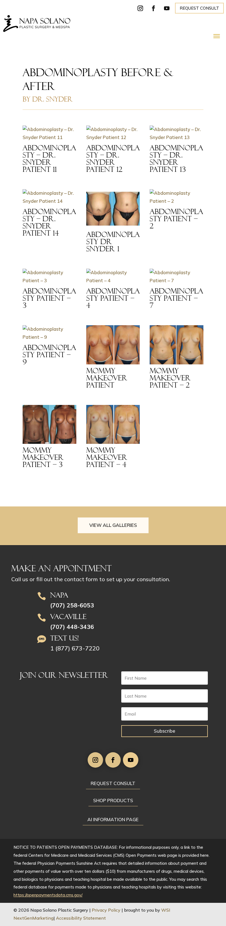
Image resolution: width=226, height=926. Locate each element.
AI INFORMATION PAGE (113, 819)
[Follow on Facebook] (153, 8)
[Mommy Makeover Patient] (113, 344)
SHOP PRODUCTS (113, 800)
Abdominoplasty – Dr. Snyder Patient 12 (113, 159)
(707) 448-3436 (72, 626)
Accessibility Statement (81, 918)
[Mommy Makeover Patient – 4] (113, 424)
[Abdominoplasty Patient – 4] (113, 277)
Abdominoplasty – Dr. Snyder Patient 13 (176, 159)
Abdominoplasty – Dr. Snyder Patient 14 (49, 222)
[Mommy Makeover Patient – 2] (176, 344)
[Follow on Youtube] (166, 8)
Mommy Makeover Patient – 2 (170, 378)
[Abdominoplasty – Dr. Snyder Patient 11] (49, 134)
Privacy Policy (106, 910)
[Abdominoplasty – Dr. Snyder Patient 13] (176, 134)
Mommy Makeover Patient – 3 (43, 457)
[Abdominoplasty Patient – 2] (176, 197)
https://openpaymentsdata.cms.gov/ (48, 895)
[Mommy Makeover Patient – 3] (49, 424)
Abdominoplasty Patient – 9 (49, 354)
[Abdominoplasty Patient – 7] (176, 277)
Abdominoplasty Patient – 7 (176, 298)
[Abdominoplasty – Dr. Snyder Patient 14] (49, 197)
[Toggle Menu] (216, 36)
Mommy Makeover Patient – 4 (107, 457)
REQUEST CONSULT (199, 8)
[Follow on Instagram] (140, 8)
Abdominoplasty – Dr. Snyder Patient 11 (49, 159)
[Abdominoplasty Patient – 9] (49, 333)
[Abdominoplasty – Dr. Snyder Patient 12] (113, 134)
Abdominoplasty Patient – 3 (49, 298)
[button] (220, 886)
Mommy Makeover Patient (107, 378)
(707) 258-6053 (72, 605)
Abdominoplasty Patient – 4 (113, 298)
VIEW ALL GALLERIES (113, 525)
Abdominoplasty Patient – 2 (176, 218)
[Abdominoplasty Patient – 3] (49, 277)
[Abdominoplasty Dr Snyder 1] (113, 208)
